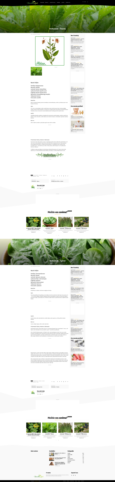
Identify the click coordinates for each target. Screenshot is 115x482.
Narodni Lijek (41, 185)
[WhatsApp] (64, 176)
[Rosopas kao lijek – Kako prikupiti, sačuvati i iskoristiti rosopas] (33, 222)
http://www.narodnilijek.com (40, 186)
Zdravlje (72, 95)
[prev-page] (56, 235)
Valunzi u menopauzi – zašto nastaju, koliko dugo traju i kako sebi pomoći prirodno (77, 64)
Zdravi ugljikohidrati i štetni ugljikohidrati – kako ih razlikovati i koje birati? (76, 47)
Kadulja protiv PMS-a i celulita (57, 181)
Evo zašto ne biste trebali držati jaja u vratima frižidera (60, 458)
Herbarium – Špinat (35, 181)
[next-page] (58, 235)
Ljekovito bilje (55, 25)
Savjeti (72, 128)
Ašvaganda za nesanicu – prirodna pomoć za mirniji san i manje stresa (77, 39)
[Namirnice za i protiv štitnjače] (77, 111)
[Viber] (66, 176)
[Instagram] (84, 2)
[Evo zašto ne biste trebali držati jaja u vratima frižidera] (51, 459)
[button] (87, 2)
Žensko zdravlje (73, 62)
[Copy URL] (68, 176)
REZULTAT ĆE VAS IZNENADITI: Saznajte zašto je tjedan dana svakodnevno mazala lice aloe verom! (60, 463)
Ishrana (72, 45)
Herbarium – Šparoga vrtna (65, 228)
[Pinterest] (61, 176)
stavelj (38, 176)
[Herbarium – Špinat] (49, 222)
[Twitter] (85, 2)
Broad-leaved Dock (36, 175)
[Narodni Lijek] (48, 31)
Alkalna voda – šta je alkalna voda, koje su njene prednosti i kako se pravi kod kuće (77, 89)
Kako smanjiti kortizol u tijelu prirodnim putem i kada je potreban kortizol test (76, 97)
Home (31, 34)
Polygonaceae (45, 175)
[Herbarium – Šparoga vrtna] (65, 222)
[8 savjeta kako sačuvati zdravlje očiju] (77, 124)
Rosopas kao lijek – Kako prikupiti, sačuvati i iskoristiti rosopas (33, 229)
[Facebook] (83, 2)
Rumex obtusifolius (33, 176)
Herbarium (59, 25)
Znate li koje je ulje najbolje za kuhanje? (60, 453)
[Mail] (40, 188)
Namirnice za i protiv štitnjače (77, 116)
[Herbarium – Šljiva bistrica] (81, 222)
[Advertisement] (50, 82)
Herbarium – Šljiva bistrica (81, 228)
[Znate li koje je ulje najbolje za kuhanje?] (51, 454)
